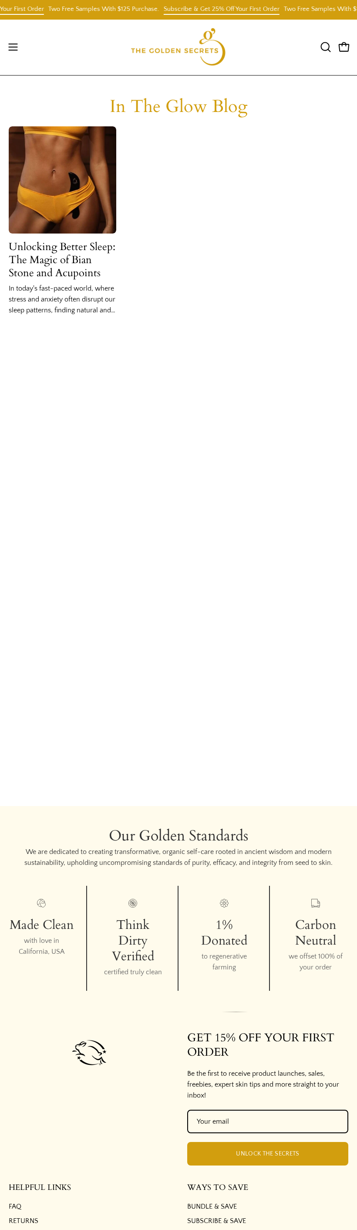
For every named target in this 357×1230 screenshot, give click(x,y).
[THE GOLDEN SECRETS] (178, 47)
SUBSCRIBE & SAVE (216, 1221)
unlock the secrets (267, 1153)
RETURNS (23, 1221)
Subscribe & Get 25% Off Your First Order (214, 9)
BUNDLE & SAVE (212, 1206)
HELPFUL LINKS (40, 1188)
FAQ (15, 1206)
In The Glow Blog (178, 107)
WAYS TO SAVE (217, 1188)
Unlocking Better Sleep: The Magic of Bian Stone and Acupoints (62, 260)
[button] (325, 47)
